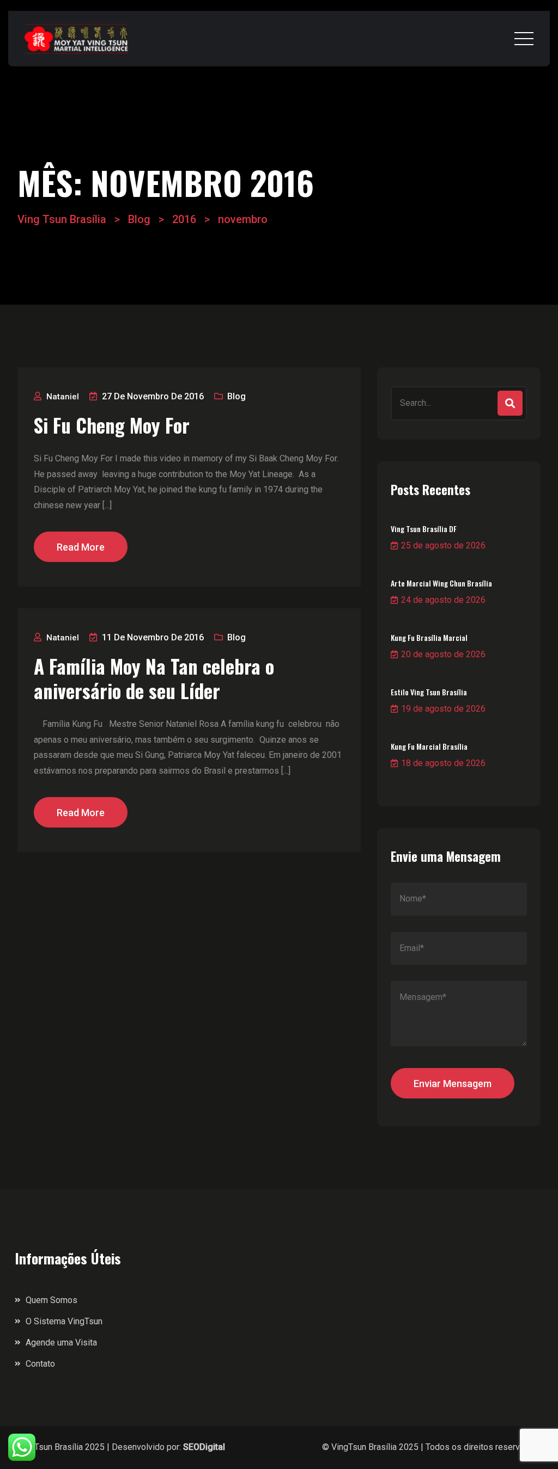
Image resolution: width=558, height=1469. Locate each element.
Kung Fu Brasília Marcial (429, 637)
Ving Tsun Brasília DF (424, 528)
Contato (40, 1364)
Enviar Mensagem (453, 1083)
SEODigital (204, 1447)
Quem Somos (51, 1300)
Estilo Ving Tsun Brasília (429, 692)
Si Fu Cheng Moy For (112, 425)
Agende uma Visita (61, 1342)
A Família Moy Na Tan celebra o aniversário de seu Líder (154, 678)
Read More (81, 547)
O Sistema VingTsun (64, 1321)
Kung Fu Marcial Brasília (429, 746)
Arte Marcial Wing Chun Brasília (441, 583)
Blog (236, 396)
